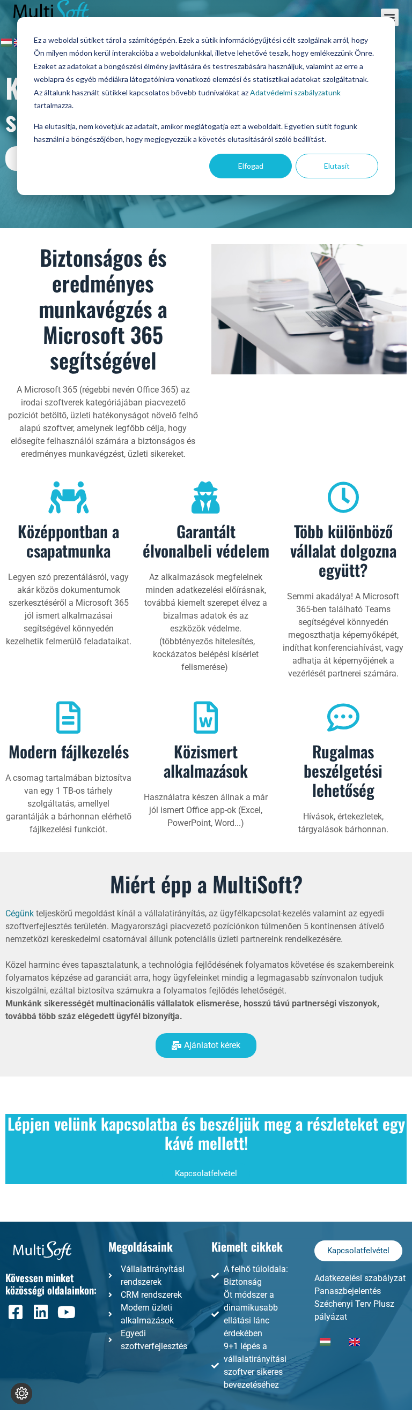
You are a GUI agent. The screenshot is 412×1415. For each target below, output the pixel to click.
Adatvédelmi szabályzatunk (295, 92)
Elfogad (250, 165)
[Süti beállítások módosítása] (21, 1393)
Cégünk (19, 913)
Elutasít (337, 165)
